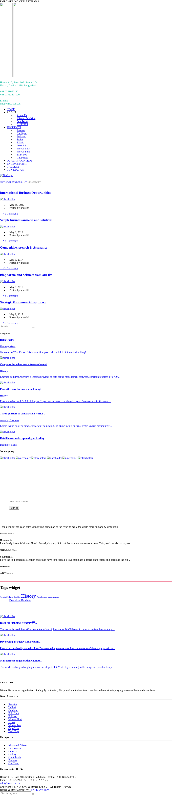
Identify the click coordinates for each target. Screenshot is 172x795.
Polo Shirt (13, 713)
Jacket (11, 722)
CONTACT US (15, 169)
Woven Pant (14, 725)
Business (9, 597)
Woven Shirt (15, 719)
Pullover (12, 716)
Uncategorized (53, 597)
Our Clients (14, 757)
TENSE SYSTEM (39, 789)
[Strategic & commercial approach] (39, 458)
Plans (39, 597)
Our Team (13, 763)
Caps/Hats (22, 157)
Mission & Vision (17, 745)
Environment (15, 748)
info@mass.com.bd (10, 783)
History (28, 596)
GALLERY (13, 166)
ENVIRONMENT (17, 163)
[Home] (6, 175)
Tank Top (13, 731)
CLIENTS (22, 124)
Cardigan (13, 710)
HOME (11, 109)
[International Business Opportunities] (23, 458)
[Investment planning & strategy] (8, 458)
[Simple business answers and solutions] (54, 458)
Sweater (12, 704)
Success (44, 597)
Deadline (17, 597)
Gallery (12, 754)
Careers (12, 751)
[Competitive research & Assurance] (70, 458)
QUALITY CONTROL (20, 160)
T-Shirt (12, 707)
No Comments (10, 213)
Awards (3, 597)
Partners (12, 760)
